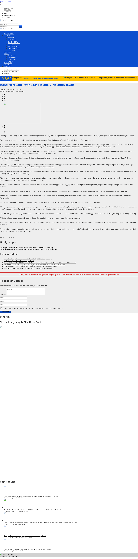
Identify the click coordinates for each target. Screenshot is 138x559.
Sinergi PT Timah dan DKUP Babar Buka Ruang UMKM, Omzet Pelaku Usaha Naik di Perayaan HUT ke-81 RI (40, 263)
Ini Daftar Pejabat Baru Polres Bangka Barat (19, 261)
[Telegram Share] (4, 99)
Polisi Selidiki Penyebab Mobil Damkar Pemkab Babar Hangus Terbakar (28, 549)
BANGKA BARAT (5, 91)
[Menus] (0, 3)
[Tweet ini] (4, 97)
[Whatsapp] (4, 101)
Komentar (3, 294)
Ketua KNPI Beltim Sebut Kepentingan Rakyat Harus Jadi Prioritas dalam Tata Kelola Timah (34, 265)
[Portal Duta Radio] (6, 20)
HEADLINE (14, 91)
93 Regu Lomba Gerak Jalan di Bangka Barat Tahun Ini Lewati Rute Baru (28, 268)
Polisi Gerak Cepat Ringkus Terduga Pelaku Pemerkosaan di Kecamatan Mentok (31, 496)
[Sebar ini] (4, 95)
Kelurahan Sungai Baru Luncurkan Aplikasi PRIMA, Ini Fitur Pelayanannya (28, 259)
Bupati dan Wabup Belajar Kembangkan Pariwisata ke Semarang (26, 247)
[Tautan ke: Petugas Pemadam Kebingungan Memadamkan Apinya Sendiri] (8, 534)
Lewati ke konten (5, 1)
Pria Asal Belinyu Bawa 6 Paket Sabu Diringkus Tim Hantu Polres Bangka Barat (30, 267)
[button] (20, 26)
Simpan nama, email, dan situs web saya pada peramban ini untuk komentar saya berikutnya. (32, 308)
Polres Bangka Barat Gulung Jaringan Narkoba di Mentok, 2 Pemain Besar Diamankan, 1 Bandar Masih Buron (40, 523)
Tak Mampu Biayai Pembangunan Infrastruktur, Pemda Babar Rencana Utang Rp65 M (33, 509)
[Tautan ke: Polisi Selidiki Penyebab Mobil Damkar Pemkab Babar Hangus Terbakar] (8, 547)
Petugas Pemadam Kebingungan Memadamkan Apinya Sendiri (25, 536)
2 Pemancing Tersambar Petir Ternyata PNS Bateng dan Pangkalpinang (28, 249)
